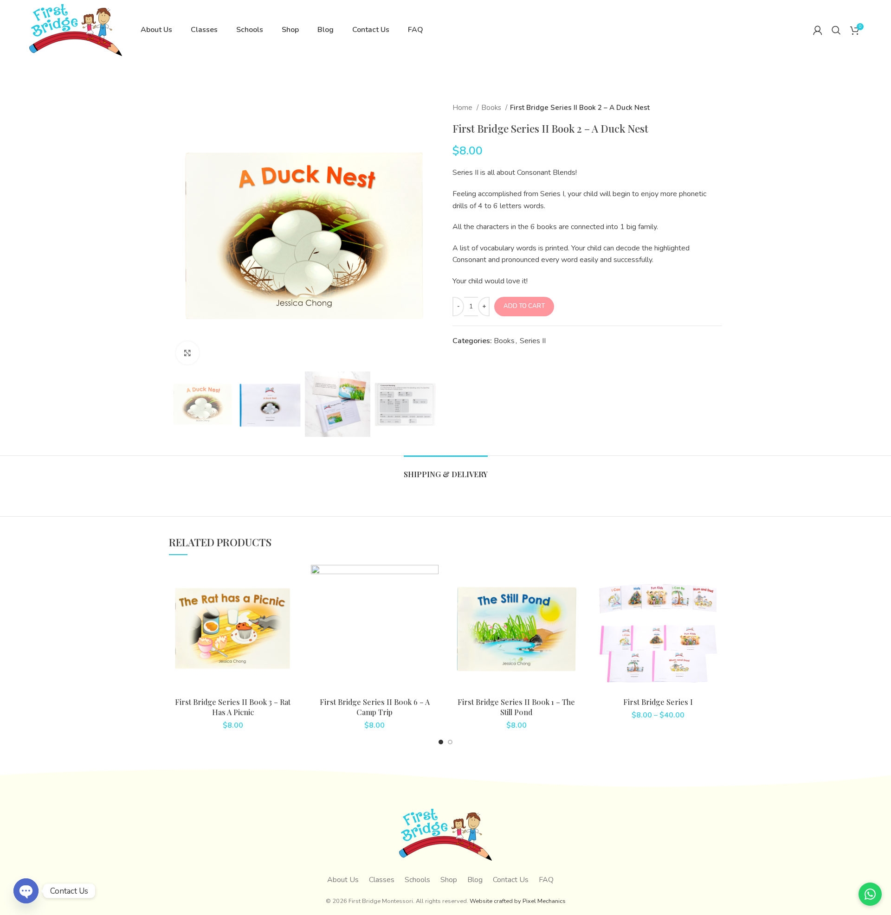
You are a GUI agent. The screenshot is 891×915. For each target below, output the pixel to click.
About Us (343, 880)
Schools (417, 880)
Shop (448, 880)
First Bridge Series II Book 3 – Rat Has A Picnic (233, 707)
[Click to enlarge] (187, 353)
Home (463, 107)
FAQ (546, 880)
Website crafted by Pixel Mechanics (518, 901)
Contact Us (511, 880)
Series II (533, 341)
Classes (381, 880)
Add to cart (524, 306)
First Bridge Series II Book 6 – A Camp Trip (375, 707)
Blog (475, 880)
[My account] (817, 30)
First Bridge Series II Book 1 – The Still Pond (516, 707)
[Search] (836, 30)
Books (492, 107)
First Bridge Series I (658, 702)
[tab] (446, 469)
